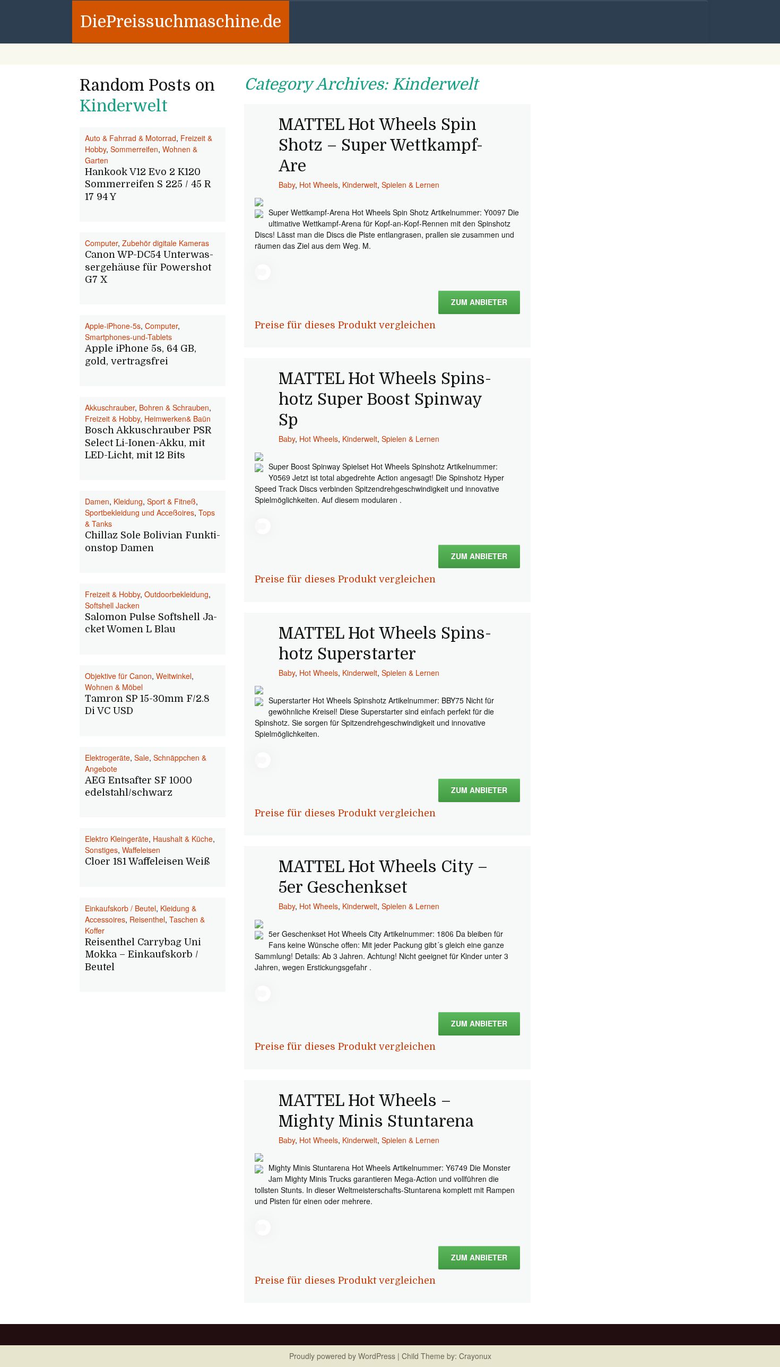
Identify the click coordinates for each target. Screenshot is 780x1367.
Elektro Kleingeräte (117, 838)
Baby (287, 184)
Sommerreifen (134, 149)
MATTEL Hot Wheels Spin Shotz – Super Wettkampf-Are (381, 145)
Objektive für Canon (118, 676)
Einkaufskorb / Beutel (120, 908)
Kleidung (128, 501)
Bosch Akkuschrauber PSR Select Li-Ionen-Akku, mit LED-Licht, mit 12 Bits (148, 442)
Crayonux (474, 1356)
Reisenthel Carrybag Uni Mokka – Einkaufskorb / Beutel (143, 954)
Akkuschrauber (110, 407)
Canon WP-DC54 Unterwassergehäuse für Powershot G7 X (149, 267)
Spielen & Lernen (410, 184)
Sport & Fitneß (171, 501)
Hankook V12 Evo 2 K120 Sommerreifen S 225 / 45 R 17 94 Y (148, 184)
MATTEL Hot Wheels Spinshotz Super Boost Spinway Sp (385, 399)
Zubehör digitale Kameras (165, 243)
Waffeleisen (141, 849)
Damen (97, 501)
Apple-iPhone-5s (113, 325)
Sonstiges (101, 849)
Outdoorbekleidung (176, 594)
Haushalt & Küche (183, 838)
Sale (141, 757)
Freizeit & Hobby (112, 418)
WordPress (376, 1356)
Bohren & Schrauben (174, 407)
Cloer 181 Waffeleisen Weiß (147, 861)
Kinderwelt (359, 184)
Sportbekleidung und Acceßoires (139, 512)
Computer (101, 243)
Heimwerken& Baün (177, 418)
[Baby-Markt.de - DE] (259, 201)
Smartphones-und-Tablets (128, 337)
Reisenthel (147, 919)
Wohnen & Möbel (114, 687)
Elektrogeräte (107, 757)
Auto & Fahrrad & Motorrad (130, 138)
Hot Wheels (318, 184)
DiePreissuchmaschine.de (180, 22)
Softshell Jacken (112, 605)
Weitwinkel (174, 676)
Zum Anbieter (479, 302)
